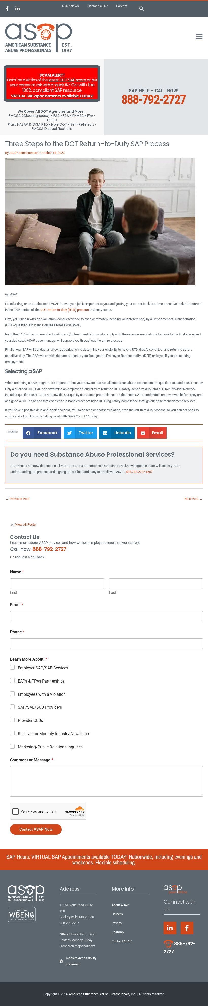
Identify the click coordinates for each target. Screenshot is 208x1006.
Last (112, 592)
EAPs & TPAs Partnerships (41, 681)
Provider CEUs (30, 720)
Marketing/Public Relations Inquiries (50, 747)
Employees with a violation (42, 694)
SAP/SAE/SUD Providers (40, 707)
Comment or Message (31, 760)
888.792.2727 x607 (139, 472)
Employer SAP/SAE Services (43, 667)
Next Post (193, 499)
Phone (17, 632)
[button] (141, 8)
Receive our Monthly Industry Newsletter (53, 733)
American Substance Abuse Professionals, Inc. (102, 994)
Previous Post (17, 499)
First (13, 592)
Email (16, 604)
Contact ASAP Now (36, 829)
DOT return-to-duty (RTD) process (64, 310)
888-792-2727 (153, 99)
